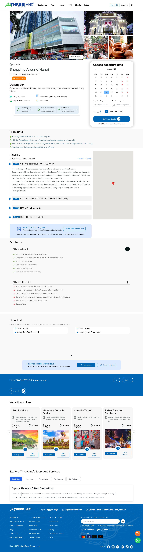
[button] (43, 5)
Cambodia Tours (35, 530)
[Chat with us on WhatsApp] (138, 540)
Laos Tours (33, 526)
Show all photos (76, 57)
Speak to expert (108, 365)
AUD (111, 111)
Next (126, 380)
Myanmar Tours (34, 533)
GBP (120, 111)
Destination (16, 479)
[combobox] (133, 5)
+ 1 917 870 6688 (101, 530)
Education (78, 5)
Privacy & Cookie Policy (125, 525)
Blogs (12, 530)
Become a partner (16, 537)
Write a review (16, 391)
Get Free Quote (118, 14)
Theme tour (29, 479)
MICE (70, 5)
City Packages (73, 479)
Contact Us (14, 533)
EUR (116, 111)
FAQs (51, 537)
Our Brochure (53, 522)
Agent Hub (124, 5)
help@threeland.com (73, 510)
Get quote (18, 455)
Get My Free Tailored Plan (74, 229)
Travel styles (43, 479)
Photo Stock (53, 526)
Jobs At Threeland (16, 526)
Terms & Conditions (56, 533)
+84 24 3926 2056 (50, 510)
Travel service (58, 479)
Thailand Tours (34, 537)
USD (106, 111)
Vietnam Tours (34, 522)
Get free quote (86, 365)
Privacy (51, 530)
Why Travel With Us (17, 522)
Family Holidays (19, 78)
